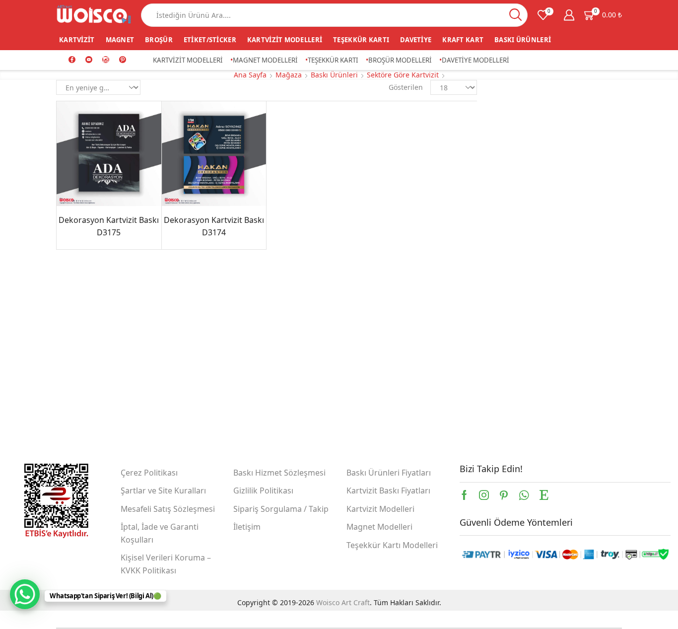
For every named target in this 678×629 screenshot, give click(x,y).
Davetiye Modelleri (475, 60)
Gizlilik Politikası (263, 490)
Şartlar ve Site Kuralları (163, 490)
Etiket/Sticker (210, 39)
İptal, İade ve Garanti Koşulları (160, 533)
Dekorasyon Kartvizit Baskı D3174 (214, 226)
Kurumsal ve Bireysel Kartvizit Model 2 (571, 277)
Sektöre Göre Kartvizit (403, 74)
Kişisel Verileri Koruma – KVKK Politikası (166, 564)
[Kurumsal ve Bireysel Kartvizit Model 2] (509, 289)
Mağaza (288, 74)
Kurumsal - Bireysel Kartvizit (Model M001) (571, 366)
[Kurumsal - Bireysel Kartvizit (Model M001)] (509, 378)
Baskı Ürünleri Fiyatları (388, 472)
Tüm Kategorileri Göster (537, 112)
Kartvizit (77, 39)
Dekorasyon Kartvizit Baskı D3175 (109, 226)
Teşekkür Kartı (361, 39)
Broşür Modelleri (400, 60)
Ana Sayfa (250, 74)
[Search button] (516, 15)
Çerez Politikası (149, 472)
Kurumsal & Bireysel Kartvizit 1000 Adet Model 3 (571, 322)
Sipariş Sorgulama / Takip (281, 508)
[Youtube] (88, 60)
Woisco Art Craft (343, 602)
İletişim (247, 526)
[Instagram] (105, 60)
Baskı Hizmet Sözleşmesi (279, 472)
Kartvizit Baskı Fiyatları (388, 490)
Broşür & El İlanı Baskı (533, 175)
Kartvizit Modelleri (284, 39)
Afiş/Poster (514, 129)
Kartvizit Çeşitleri (525, 221)
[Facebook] (71, 60)
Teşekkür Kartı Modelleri (392, 545)
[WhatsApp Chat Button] (25, 594)
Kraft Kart (462, 39)
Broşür (159, 39)
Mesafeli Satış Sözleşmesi (168, 508)
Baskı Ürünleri (522, 39)
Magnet (120, 39)
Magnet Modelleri (265, 60)
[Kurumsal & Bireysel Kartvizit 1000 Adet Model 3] (509, 334)
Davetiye (415, 39)
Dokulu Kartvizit (523, 205)
